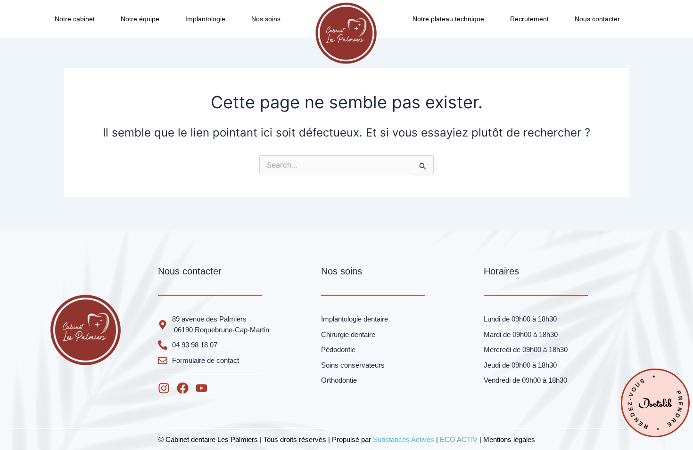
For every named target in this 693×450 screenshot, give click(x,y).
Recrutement (529, 19)
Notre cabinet (75, 19)
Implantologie (205, 19)
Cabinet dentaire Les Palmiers (211, 439)
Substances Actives (403, 439)
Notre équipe (140, 19)
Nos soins (265, 19)
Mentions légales (509, 439)
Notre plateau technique (448, 19)
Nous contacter (597, 19)
